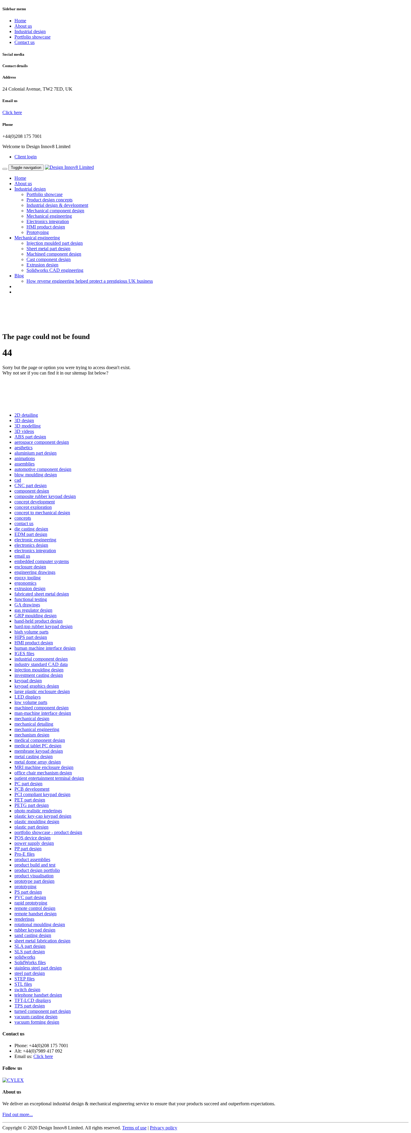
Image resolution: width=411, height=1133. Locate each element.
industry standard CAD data (41, 664)
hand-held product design (38, 621)
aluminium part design (35, 453)
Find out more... (17, 1114)
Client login (25, 156)
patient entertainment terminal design (49, 778)
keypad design (28, 680)
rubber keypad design (34, 929)
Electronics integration (47, 221)
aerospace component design (41, 442)
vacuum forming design (36, 1022)
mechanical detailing (33, 724)
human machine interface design (45, 648)
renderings (24, 919)
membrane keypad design (38, 751)
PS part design (28, 892)
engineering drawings (34, 572)
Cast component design (48, 259)
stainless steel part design (38, 967)
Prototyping (37, 232)
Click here (12, 112)
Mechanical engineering (49, 216)
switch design (27, 989)
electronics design (31, 545)
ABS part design (30, 436)
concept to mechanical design (42, 512)
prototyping (25, 886)
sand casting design (32, 935)
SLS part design (29, 951)
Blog (19, 275)
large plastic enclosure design (42, 691)
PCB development (31, 789)
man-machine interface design (42, 713)
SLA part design (29, 946)
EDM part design (30, 534)
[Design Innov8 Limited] (69, 167)
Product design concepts (49, 199)
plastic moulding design (36, 821)
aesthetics (23, 447)
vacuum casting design (35, 1016)
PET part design (29, 799)
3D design (24, 420)
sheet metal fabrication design (42, 940)
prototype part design (34, 881)
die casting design (31, 528)
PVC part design (30, 897)
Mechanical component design (55, 210)
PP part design (28, 848)
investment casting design (38, 675)
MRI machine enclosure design (43, 767)
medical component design (39, 740)
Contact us (24, 42)
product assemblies (32, 859)
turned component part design (42, 1011)
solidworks (24, 957)
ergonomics (25, 583)
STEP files (24, 978)
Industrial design (30, 31)
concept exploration (33, 507)
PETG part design (31, 805)
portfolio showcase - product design (48, 832)
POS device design (32, 837)
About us (23, 26)
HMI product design (45, 226)
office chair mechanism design (43, 772)
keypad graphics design (36, 686)
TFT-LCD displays (32, 1000)
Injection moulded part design (54, 243)
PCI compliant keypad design (42, 794)
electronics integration (35, 550)
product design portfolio (37, 870)
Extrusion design (42, 264)
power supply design (34, 843)
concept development (34, 501)
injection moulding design (38, 669)
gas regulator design (33, 610)
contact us (23, 523)
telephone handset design (38, 995)
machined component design (41, 707)
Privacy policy (163, 1127)
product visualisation (34, 875)
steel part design (29, 973)
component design (31, 490)
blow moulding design (35, 474)
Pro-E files (24, 854)
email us (22, 556)
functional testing (30, 599)
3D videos (24, 431)
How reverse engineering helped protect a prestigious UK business (89, 281)
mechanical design (31, 718)
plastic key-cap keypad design (42, 816)
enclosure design (30, 566)
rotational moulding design (39, 924)
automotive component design (42, 469)
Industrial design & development (57, 205)
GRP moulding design (35, 615)
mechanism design (31, 734)
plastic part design (31, 827)
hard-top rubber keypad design (43, 626)
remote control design (34, 908)
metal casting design (33, 756)
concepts (22, 518)
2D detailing (26, 415)
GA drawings (27, 604)
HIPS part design (30, 637)
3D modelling (27, 425)
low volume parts (30, 702)
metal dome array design (37, 761)
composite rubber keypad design (45, 496)
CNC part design (30, 485)
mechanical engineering (36, 729)
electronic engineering (35, 539)
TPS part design (29, 1005)
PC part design (28, 783)
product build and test (34, 864)
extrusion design (29, 588)
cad (17, 480)
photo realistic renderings (38, 810)
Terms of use (134, 1127)
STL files (23, 984)
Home (20, 20)
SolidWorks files (30, 962)
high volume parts (31, 631)
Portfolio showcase (32, 36)
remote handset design (35, 913)
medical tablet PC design (37, 745)
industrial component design (41, 658)
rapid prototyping (30, 902)
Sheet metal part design (48, 248)
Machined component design (53, 254)
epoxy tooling (27, 577)
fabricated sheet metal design (41, 593)
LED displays (27, 696)
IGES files (24, 653)
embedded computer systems (41, 561)
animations (24, 458)
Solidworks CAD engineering (54, 270)
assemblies (24, 463)
